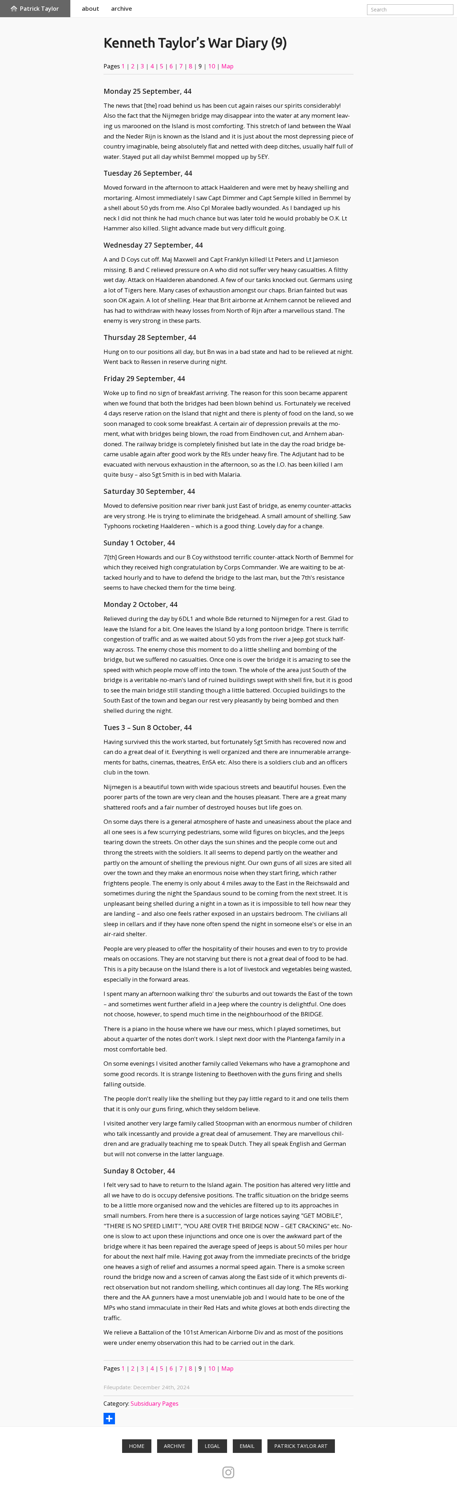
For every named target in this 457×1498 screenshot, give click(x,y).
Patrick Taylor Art (301, 1446)
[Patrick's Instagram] (228, 1472)
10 (211, 66)
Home (136, 1446)
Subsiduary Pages (155, 1403)
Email (247, 1446)
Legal (212, 1446)
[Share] (109, 1418)
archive (121, 8)
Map (227, 66)
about (90, 8)
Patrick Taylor (39, 9)
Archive (174, 1446)
